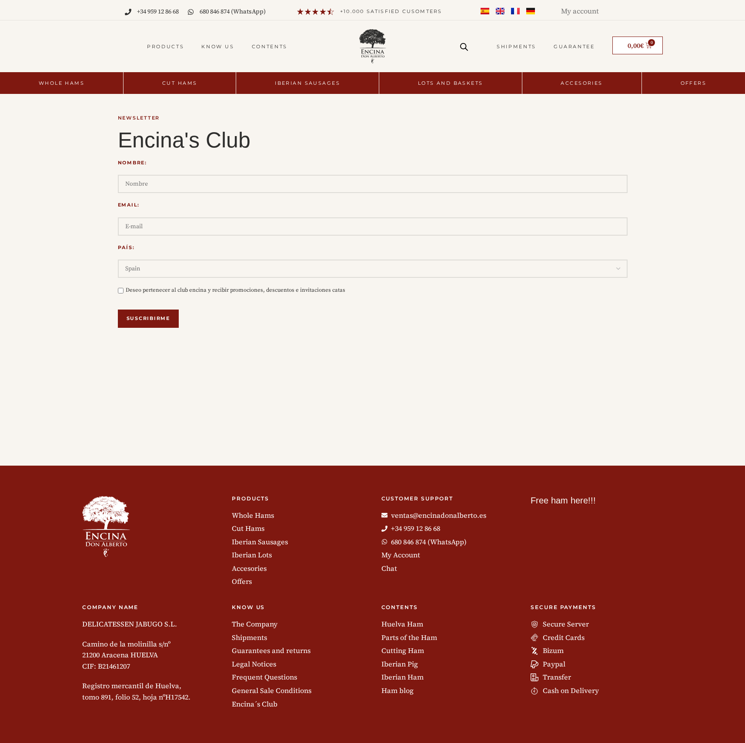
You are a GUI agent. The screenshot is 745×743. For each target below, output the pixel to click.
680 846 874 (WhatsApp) (233, 11)
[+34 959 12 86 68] (128, 12)
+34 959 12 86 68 (158, 11)
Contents (269, 46)
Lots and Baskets (450, 83)
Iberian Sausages (307, 83)
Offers (694, 83)
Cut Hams (179, 83)
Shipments (516, 46)
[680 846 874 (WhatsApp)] (190, 12)
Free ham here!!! (563, 500)
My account (580, 11)
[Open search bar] (464, 47)
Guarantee (574, 46)
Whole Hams (61, 83)
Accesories (581, 83)
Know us (217, 46)
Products (165, 46)
